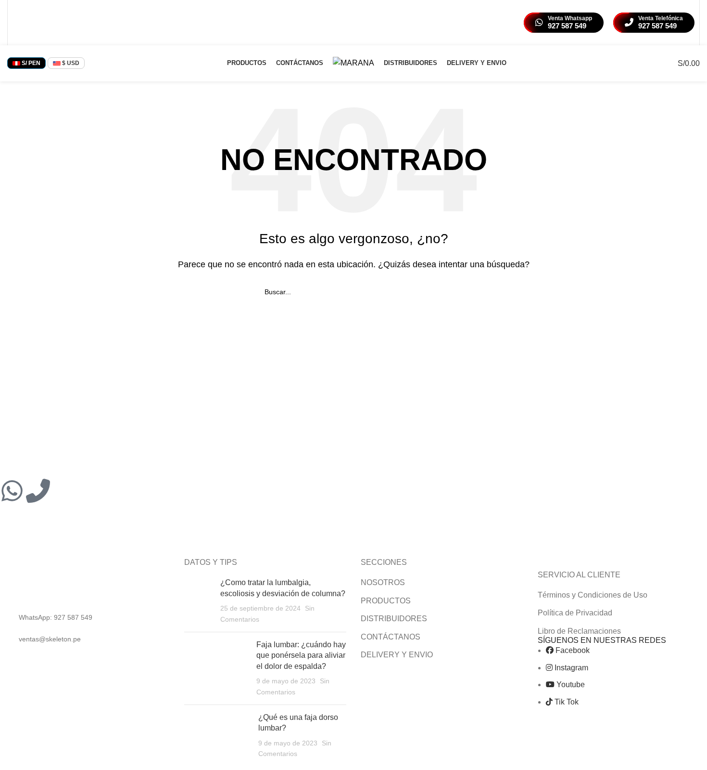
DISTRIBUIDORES (394, 618)
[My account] (649, 63)
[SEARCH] (439, 292)
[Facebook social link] (19, 22)
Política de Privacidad (575, 613)
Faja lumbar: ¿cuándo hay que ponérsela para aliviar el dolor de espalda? (301, 655)
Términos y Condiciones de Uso (592, 595)
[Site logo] (353, 62)
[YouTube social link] (43, 22)
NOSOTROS (383, 582)
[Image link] (69, 580)
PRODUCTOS (386, 601)
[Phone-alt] (38, 491)
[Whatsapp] (12, 491)
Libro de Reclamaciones (579, 631)
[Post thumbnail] (198, 601)
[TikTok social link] (55, 22)
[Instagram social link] (31, 22)
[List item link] (88, 617)
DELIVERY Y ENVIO (397, 655)
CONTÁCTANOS (390, 637)
